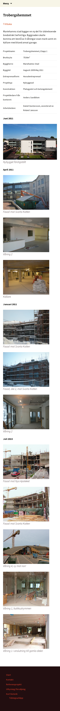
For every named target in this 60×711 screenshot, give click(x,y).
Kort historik (12, 694)
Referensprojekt (14, 684)
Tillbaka (7, 24)
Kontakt (9, 679)
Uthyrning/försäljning (16, 689)
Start (8, 674)
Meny (6, 3)
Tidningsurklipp (16, 698)
